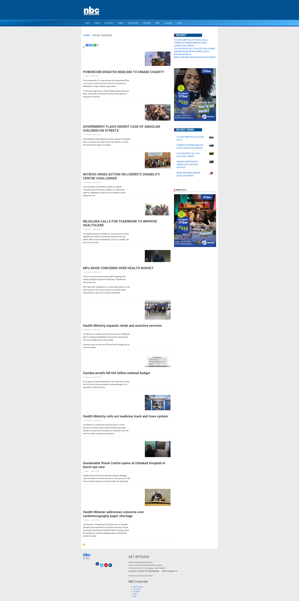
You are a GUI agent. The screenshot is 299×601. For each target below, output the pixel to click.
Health (120, 23)
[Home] (91, 11)
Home (87, 23)
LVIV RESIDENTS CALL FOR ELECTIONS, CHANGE (194, 49)
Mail (134, 596)
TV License (137, 589)
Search (179, 23)
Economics (109, 23)
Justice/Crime (133, 23)
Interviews (147, 23)
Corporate (168, 23)
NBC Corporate (138, 587)
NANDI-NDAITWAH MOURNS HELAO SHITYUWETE (195, 57)
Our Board (136, 591)
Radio (135, 594)
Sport (158, 23)
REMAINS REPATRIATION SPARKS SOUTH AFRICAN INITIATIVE (187, 164)
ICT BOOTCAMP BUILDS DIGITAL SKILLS (191, 40)
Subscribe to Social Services (84, 544)
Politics (97, 23)
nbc (87, 555)
